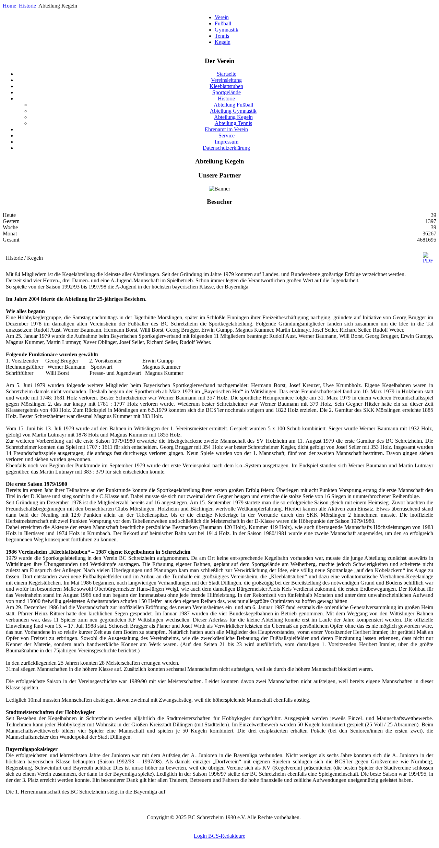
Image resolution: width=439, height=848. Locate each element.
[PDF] (428, 260)
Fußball (223, 23)
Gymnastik (226, 30)
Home (9, 6)
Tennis (222, 36)
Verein (222, 17)
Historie (27, 6)
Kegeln (222, 42)
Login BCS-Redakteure (219, 836)
